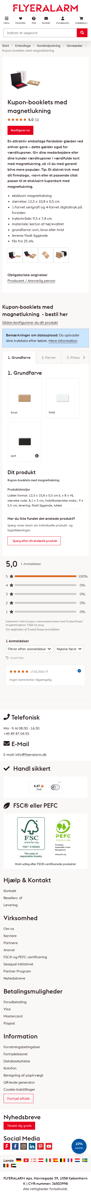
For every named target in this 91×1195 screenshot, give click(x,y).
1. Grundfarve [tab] (19, 357)
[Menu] (59, 783)
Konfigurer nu (20, 130)
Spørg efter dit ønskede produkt (35, 541)
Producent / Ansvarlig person (31, 280)
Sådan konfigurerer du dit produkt (30, 322)
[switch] (55, 787)
